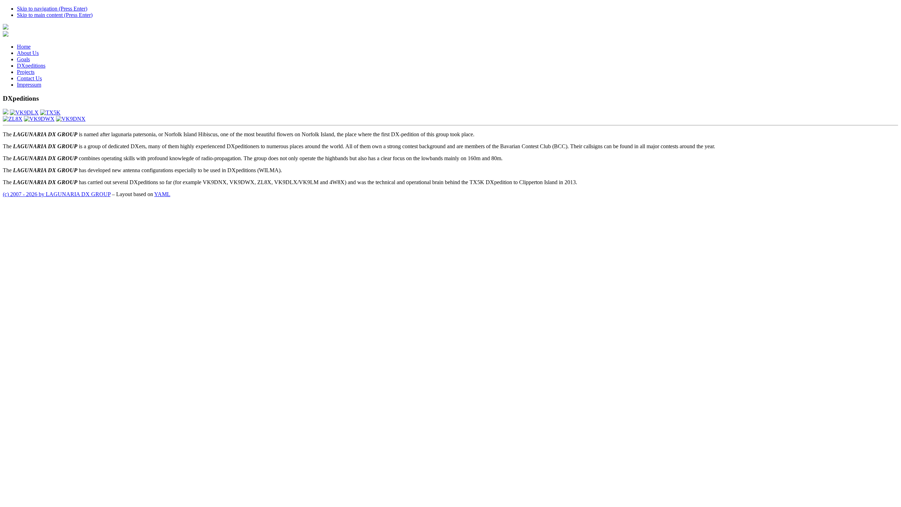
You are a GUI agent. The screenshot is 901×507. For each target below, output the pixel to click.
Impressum (29, 85)
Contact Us (29, 78)
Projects (25, 72)
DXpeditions (31, 66)
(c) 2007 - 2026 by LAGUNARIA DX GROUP (57, 194)
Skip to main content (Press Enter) (55, 15)
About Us (28, 53)
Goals (23, 59)
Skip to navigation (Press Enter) (52, 9)
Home (24, 47)
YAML (162, 194)
